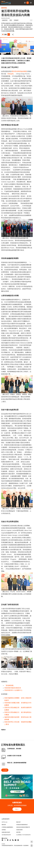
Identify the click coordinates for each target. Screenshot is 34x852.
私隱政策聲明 (19, 829)
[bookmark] (31, 845)
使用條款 (4, 829)
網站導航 (18, 832)
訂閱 (6, 770)
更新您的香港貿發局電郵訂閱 (23, 827)
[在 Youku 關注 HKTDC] (18, 840)
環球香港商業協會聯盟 (19, 71)
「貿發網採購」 (9, 685)
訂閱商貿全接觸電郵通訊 (7, 827)
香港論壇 (11, 74)
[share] (31, 841)
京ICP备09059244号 (6, 834)
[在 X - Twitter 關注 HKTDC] (5, 840)
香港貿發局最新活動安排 (12, 688)
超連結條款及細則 (6, 832)
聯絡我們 (4, 824)
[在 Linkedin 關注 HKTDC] (7, 840)
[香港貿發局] (17, 819)
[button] (31, 3)
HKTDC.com (4, 822)
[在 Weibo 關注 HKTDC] (10, 840)
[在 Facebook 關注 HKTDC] (2, 840)
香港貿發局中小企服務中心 (13, 690)
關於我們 (18, 822)
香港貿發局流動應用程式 (22, 824)
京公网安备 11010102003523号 (23, 834)
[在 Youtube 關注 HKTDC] (15, 840)
